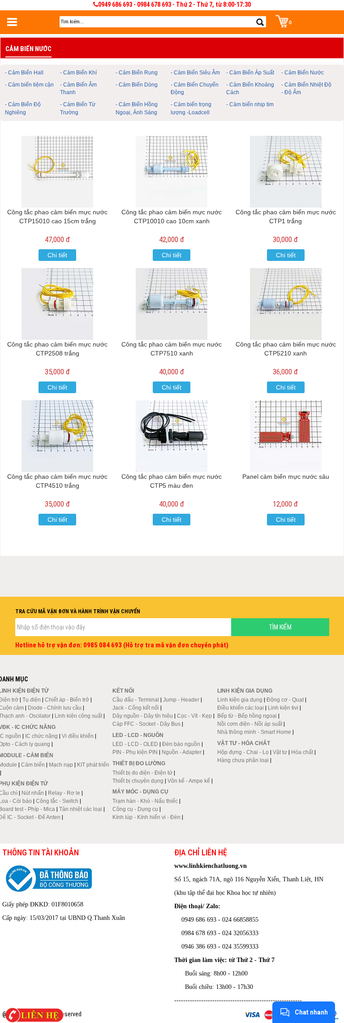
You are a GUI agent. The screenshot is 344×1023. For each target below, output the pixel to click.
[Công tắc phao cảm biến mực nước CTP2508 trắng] (57, 304)
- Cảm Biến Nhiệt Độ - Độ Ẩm (306, 88)
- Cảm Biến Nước (302, 72)
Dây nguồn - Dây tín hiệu (142, 716)
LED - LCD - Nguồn (137, 735)
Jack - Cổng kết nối (135, 708)
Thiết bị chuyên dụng (137, 781)
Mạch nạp (61, 765)
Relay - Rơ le (64, 793)
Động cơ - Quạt (285, 700)
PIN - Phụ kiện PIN (135, 752)
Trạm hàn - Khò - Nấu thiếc (145, 801)
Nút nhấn (33, 793)
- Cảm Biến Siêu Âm (195, 72)
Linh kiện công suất (78, 716)
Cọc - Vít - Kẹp (194, 716)
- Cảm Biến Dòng (137, 85)
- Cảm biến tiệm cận (29, 85)
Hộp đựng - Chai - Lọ (243, 752)
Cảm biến (33, 765)
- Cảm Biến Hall (24, 72)
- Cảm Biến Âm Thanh (78, 88)
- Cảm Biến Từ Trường (77, 108)
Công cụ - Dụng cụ (135, 809)
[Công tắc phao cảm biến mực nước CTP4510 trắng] (57, 436)
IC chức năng (41, 736)
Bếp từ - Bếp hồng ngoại (247, 716)
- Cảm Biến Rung (137, 72)
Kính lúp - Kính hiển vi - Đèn (146, 817)
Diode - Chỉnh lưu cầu (55, 708)
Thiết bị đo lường (138, 763)
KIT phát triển (93, 765)
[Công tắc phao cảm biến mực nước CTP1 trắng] (286, 172)
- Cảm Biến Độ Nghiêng (23, 108)
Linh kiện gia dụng (239, 700)
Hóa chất (302, 752)
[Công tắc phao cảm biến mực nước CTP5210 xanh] (286, 304)
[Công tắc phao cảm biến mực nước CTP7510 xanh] (171, 304)
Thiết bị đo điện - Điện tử (142, 773)
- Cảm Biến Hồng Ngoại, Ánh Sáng (137, 108)
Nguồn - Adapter (182, 752)
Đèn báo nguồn (181, 744)
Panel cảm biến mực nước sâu (285, 476)
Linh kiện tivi (283, 708)
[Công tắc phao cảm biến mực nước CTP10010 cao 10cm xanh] (171, 172)
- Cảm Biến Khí (78, 72)
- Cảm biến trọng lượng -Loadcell (191, 108)
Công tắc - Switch (57, 801)
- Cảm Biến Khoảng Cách (250, 88)
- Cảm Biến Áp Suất (250, 72)
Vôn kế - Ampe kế (189, 781)
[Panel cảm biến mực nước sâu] (286, 436)
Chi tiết (57, 255)
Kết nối (123, 691)
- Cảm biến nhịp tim (250, 104)
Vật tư (280, 752)
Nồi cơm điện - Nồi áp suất (249, 724)
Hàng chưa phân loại (243, 760)
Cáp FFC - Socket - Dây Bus (146, 724)
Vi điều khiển (78, 736)
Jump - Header (181, 700)
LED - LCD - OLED (135, 744)
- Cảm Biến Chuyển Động (195, 88)
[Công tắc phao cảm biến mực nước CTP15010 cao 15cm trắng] (57, 172)
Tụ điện (31, 700)
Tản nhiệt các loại (80, 809)
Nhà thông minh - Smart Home (254, 732)
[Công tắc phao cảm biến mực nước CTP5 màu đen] (171, 436)
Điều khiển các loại (240, 708)
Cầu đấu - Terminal (135, 700)
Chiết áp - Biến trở (67, 700)
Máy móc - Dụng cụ (140, 792)
